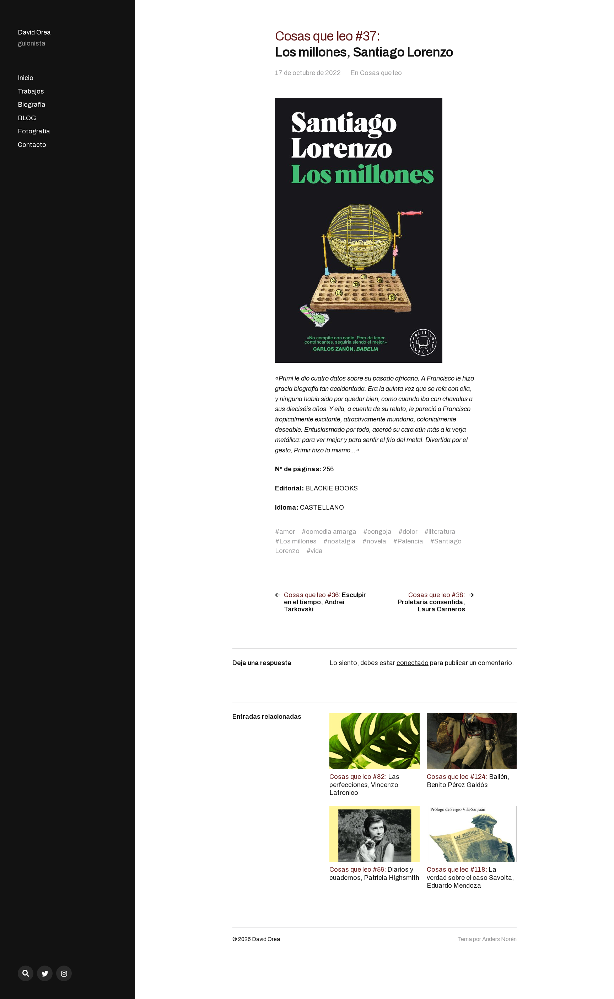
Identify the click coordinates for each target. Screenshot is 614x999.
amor (287, 531)
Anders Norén (499, 939)
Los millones (298, 541)
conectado (413, 662)
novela (376, 541)
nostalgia (342, 541)
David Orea (34, 32)
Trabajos (31, 91)
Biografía (31, 104)
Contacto (32, 144)
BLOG (27, 118)
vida (317, 550)
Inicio (25, 77)
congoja (379, 531)
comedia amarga (331, 531)
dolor (410, 531)
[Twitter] (45, 973)
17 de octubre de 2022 (308, 72)
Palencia (410, 541)
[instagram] (64, 973)
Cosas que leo (381, 72)
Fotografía (34, 131)
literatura (442, 531)
